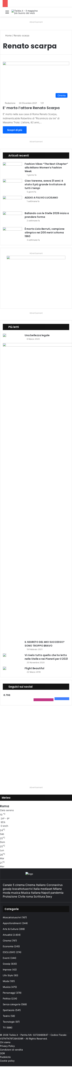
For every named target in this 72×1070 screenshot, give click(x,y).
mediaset (46, 888)
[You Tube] (65, 1064)
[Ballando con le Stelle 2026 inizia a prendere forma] (12, 218)
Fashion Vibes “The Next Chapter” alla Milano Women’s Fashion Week (46, 167)
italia (36, 888)
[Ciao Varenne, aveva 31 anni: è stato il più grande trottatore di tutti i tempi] (12, 185)
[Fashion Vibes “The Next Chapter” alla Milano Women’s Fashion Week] (12, 168)
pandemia (57, 892)
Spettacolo (9, 1010)
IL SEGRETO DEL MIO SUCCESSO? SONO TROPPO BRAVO (44, 643)
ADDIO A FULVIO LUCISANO (41, 197)
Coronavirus (54, 885)
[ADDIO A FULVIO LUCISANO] (12, 202)
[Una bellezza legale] (4, 335)
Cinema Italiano (35, 885)
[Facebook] (71, 1064)
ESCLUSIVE (9, 952)
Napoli (45, 892)
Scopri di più (14, 129)
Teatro (6, 1015)
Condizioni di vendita (11, 1049)
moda (6, 892)
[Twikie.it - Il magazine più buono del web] (25, 12)
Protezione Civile (14, 896)
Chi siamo (5, 1042)
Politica (6, 998)
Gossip (6, 963)
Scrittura (39, 896)
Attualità (7, 934)
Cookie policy (7, 1060)
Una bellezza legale (37, 335)
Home (8, 35)
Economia (8, 946)
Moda (6, 981)
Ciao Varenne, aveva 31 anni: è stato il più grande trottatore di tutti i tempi (45, 184)
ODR (2, 1053)
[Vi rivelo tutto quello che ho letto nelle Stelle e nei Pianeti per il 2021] (4, 655)
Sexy (49, 896)
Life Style (8, 975)
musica (15, 892)
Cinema (7, 940)
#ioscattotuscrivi (12, 917)
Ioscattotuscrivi (22, 888)
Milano (57, 888)
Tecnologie (9, 1021)
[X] (68, 1064)
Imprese (7, 969)
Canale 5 (9, 885)
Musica (6, 987)
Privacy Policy (7, 1046)
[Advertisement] (36, 744)
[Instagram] (63, 1064)
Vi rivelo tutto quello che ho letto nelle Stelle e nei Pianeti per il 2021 (46, 657)
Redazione (10, 103)
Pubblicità (5, 1057)
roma (29, 896)
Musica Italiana (31, 892)
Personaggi (9, 992)
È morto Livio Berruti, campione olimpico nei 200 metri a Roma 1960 (44, 232)
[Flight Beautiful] (4, 668)
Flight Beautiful (34, 668)
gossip (7, 888)
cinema (20, 885)
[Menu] (7, 13)
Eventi (6, 958)
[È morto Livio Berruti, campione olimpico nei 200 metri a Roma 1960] (12, 233)
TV (4, 1027)
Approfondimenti (12, 923)
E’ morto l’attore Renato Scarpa (31, 107)
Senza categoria (11, 1004)
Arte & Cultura (10, 929)
